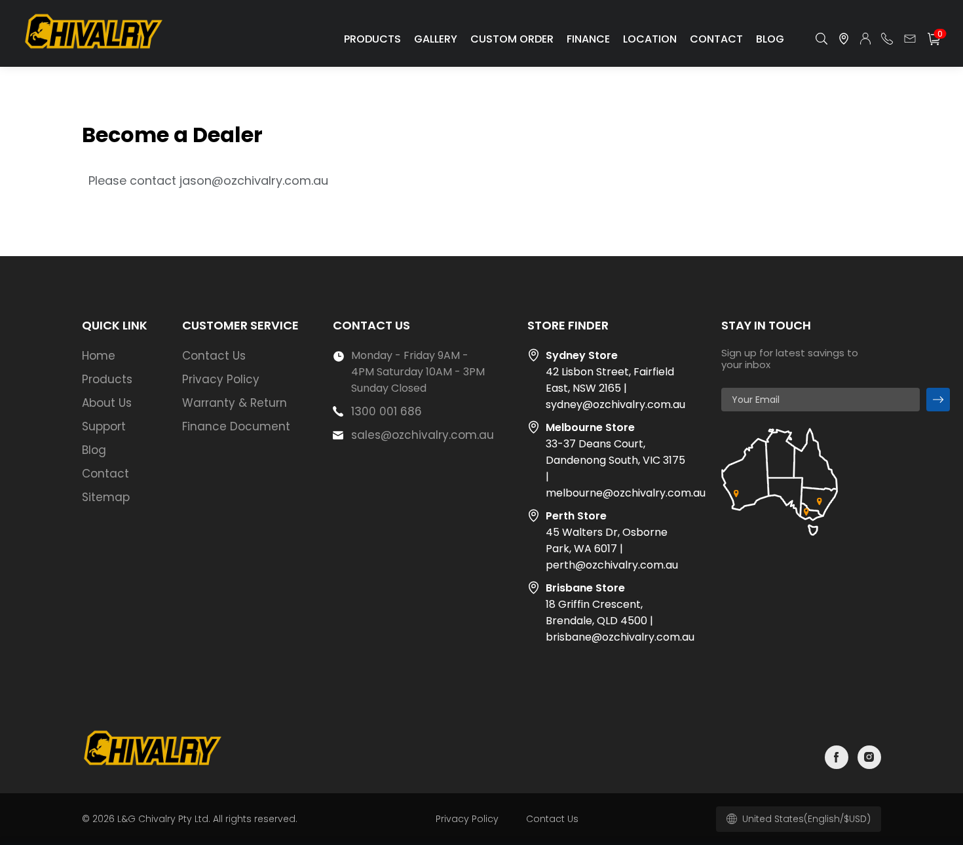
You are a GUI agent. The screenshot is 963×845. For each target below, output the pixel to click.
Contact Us (214, 356)
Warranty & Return (234, 403)
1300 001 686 (386, 411)
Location (650, 39)
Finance (588, 39)
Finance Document (236, 426)
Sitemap (106, 497)
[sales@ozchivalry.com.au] (909, 38)
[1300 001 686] (887, 39)
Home (98, 356)
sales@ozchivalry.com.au (422, 435)
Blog (770, 39)
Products (372, 39)
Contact (716, 39)
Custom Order (512, 39)
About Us (107, 403)
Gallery (435, 39)
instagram (869, 757)
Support (104, 426)
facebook (836, 757)
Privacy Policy (220, 379)
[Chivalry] (95, 50)
